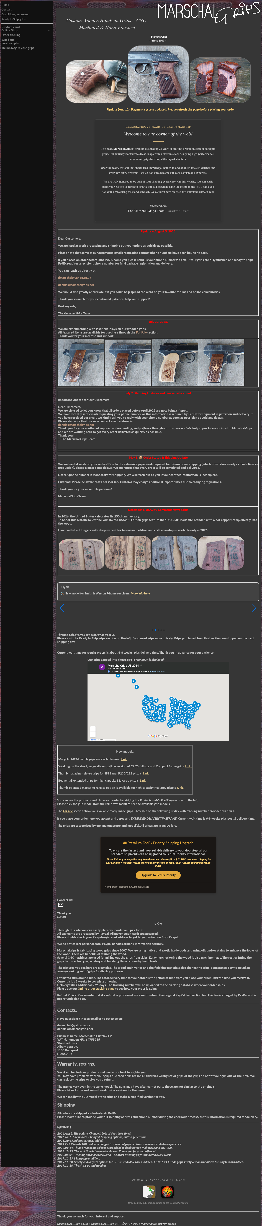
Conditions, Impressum (15, 14)
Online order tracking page (96, 988)
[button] (254, 608)
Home (5, 4)
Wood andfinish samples (10, 42)
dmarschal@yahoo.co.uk (74, 277)
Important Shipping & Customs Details (128, 887)
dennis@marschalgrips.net (76, 284)
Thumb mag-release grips (17, 48)
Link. (124, 759)
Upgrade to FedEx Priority (158, 875)
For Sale (141, 332)
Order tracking (10, 35)
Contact (6, 9)
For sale (68, 811)
